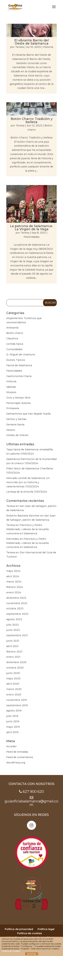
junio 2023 (13, 630)
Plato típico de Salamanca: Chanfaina (29, 468)
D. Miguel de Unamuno (20, 354)
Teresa (19, 47)
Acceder (11, 746)
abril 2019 (12, 732)
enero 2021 (13, 656)
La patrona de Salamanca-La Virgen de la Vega (31, 227)
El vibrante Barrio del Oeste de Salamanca (31, 41)
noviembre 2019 (16, 700)
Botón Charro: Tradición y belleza (31, 120)
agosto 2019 (14, 710)
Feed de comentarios (19, 757)
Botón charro (14, 333)
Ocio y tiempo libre (18, 397)
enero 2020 (13, 694)
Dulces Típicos (15, 359)
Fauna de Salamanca (19, 365)
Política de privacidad (19, 929)
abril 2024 (12, 576)
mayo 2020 (13, 678)
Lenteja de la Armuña (19, 491)
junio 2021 (12, 640)
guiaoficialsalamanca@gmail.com (31, 803)
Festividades (32, 236)
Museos (11, 392)
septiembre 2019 (17, 705)
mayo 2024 (13, 571)
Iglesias (11, 386)
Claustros (12, 338)
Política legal (46, 929)
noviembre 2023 (16, 603)
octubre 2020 (15, 667)
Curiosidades (14, 349)
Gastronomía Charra (18, 376)
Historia (48, 47)
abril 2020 (12, 683)
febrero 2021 (14, 651)
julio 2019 (12, 716)
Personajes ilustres (18, 403)
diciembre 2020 (16, 662)
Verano (10, 429)
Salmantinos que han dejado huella (28, 413)
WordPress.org (15, 762)
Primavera (12, 408)
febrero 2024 (14, 587)
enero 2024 (13, 592)
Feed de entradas (17, 751)
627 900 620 (33, 791)
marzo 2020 (14, 689)
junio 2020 (13, 673)
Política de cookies (29, 933)
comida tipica (14, 343)
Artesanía (12, 327)
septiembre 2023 (17, 613)
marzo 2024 (13, 581)
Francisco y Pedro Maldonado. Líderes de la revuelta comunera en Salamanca (27, 529)
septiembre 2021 (17, 635)
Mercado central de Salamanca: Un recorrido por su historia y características (28, 482)
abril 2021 (12, 646)
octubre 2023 (14, 608)
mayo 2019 (13, 726)
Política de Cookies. (11, 951)
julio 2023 (12, 624)
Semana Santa (15, 424)
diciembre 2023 (16, 597)
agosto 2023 (14, 619)
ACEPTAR (31, 954)
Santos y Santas (16, 419)
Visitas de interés (17, 435)
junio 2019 (12, 721)
